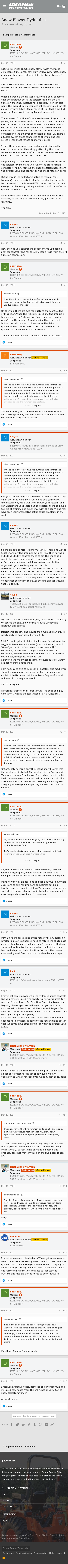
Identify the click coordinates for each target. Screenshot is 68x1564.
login (4, 1520)
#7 (65, 614)
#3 (65, 285)
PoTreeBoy (16, 354)
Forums (5, 1500)
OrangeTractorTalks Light (16, 1548)
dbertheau (9, 24)
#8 (65, 731)
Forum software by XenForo (30, 1535)
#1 (65, 63)
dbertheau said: (12, 379)
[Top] (64, 1553)
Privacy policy (40, 1553)
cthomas (15, 1236)
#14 (65, 1186)
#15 (65, 1252)
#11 (65, 990)
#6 (65, 544)
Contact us (7, 1506)
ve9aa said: (10, 834)
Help (51, 1553)
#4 (65, 370)
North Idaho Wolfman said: (17, 1123)
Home (4, 1494)
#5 (65, 455)
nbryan (14, 224)
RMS (12, 971)
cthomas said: (11, 1319)
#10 (65, 932)
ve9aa (13, 594)
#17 (65, 1381)
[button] (5, 6)
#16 (65, 1310)
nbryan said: (10, 293)
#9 (65, 825)
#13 (65, 1115)
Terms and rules (23, 1553)
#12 (65, 1065)
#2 (65, 243)
